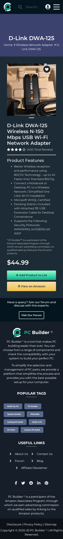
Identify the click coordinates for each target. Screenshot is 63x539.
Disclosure (14, 524)
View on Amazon (32, 286)
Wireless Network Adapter (34, 45)
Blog (39, 461)
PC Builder (37, 530)
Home (8, 45)
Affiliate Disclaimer (33, 468)
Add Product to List (32, 275)
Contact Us (44, 454)
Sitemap (51, 524)
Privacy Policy (32, 524)
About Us (21, 454)
